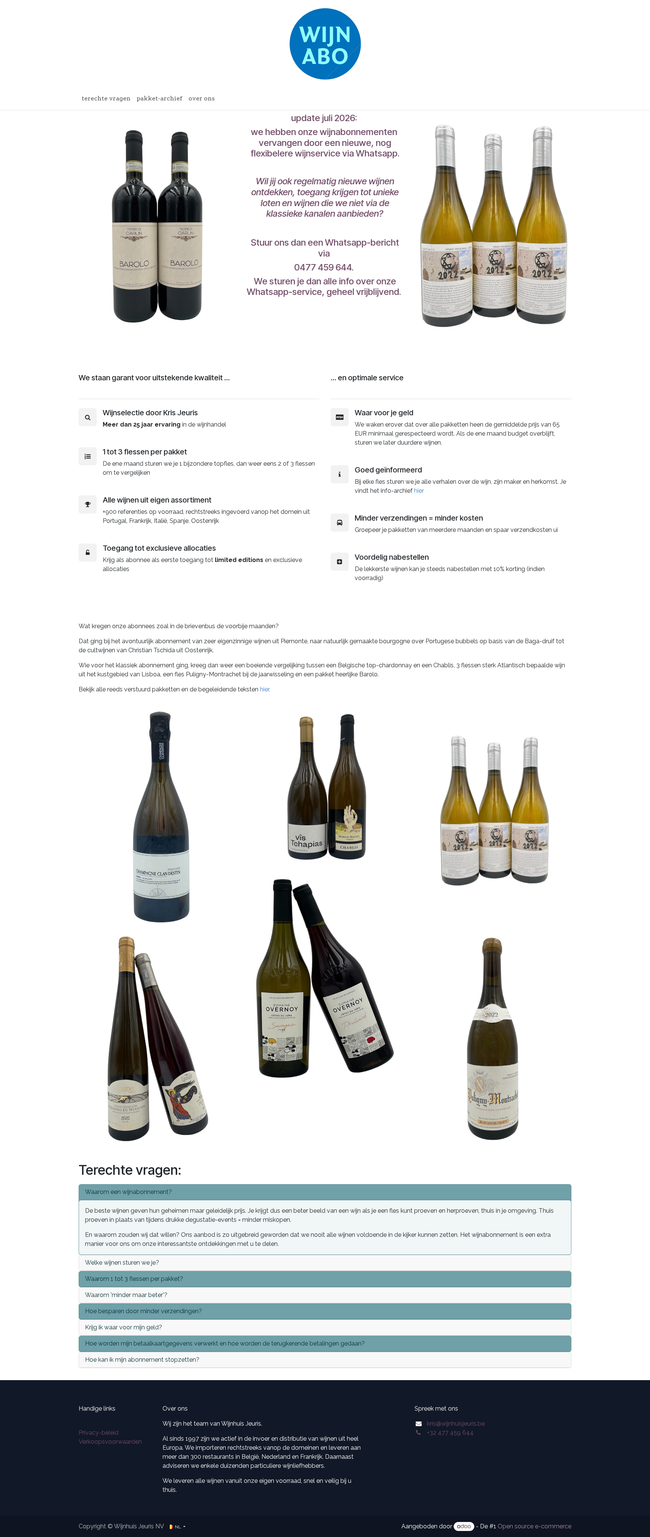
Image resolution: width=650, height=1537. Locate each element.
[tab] (325, 1192)
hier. (266, 689)
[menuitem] (106, 98)
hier (419, 490)
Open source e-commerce (534, 1526)
